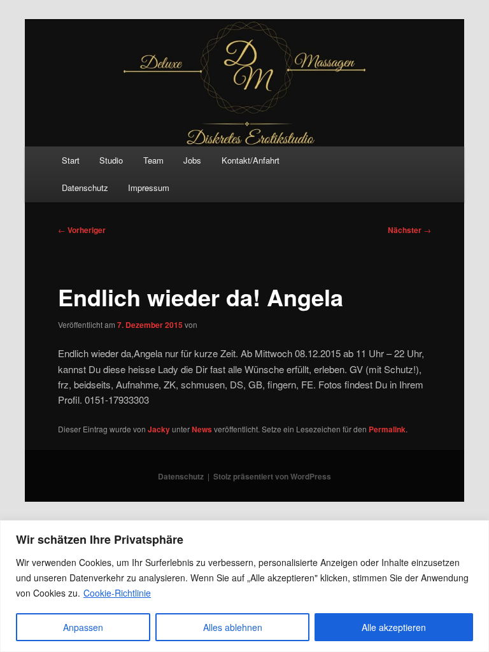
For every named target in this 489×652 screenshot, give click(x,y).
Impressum (148, 187)
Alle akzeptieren (394, 627)
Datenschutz (85, 187)
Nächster (409, 230)
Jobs (192, 160)
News (202, 429)
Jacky (159, 429)
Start (71, 160)
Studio (111, 160)
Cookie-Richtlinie (117, 592)
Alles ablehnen (232, 627)
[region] (244, 586)
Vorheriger (82, 230)
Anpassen (83, 627)
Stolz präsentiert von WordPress (272, 476)
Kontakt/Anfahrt (251, 160)
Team (153, 160)
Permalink (387, 429)
